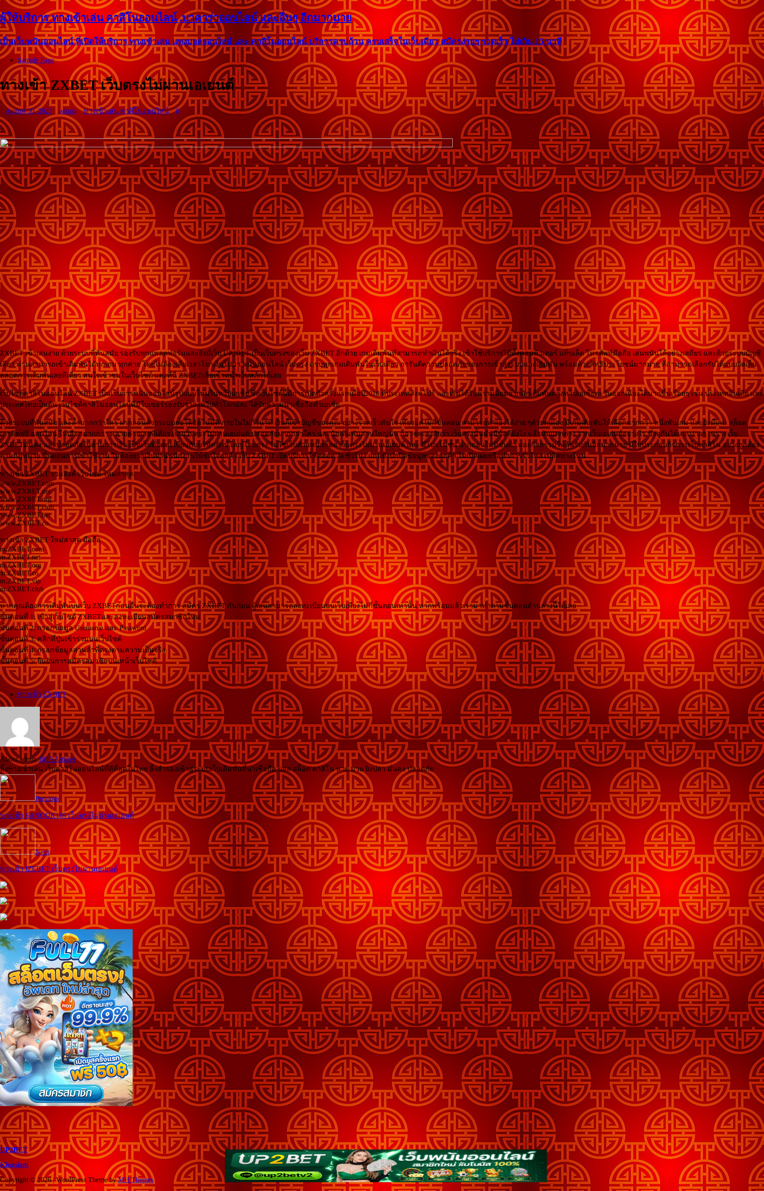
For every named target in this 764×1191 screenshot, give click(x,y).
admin (67, 111)
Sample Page (36, 60)
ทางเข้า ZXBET (42, 694)
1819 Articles (57, 759)
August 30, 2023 (28, 111)
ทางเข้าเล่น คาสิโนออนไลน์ (126, 111)
